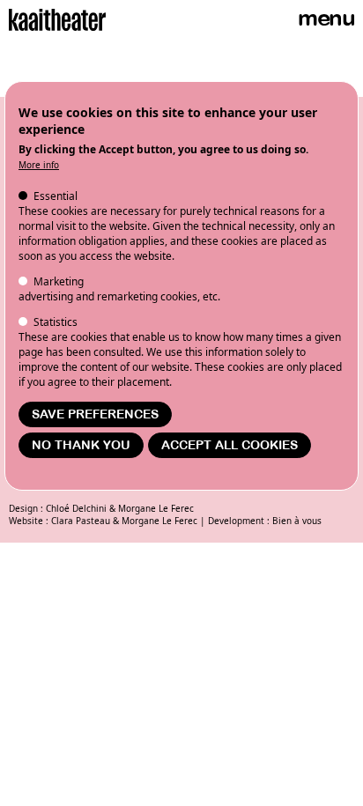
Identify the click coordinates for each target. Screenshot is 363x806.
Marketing (58, 281)
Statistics (55, 321)
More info (39, 165)
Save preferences (95, 414)
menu (326, 18)
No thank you (81, 445)
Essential (55, 196)
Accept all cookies (229, 445)
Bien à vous (297, 520)
